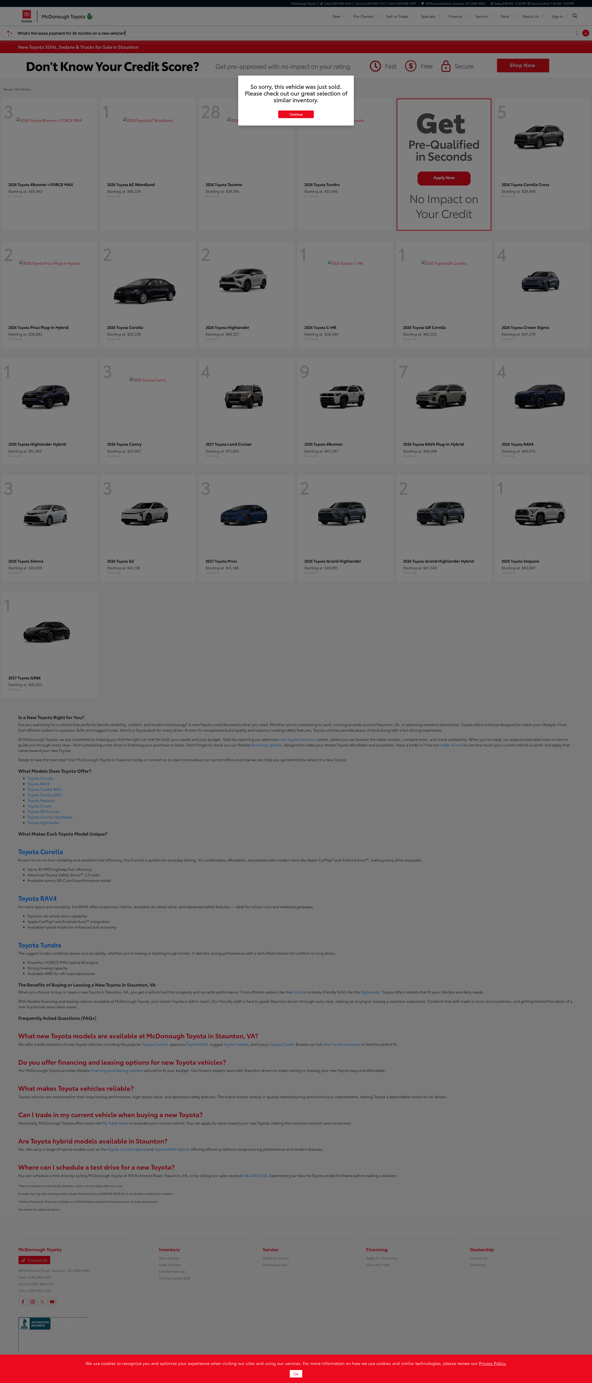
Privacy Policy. (492, 1363)
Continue (296, 114)
